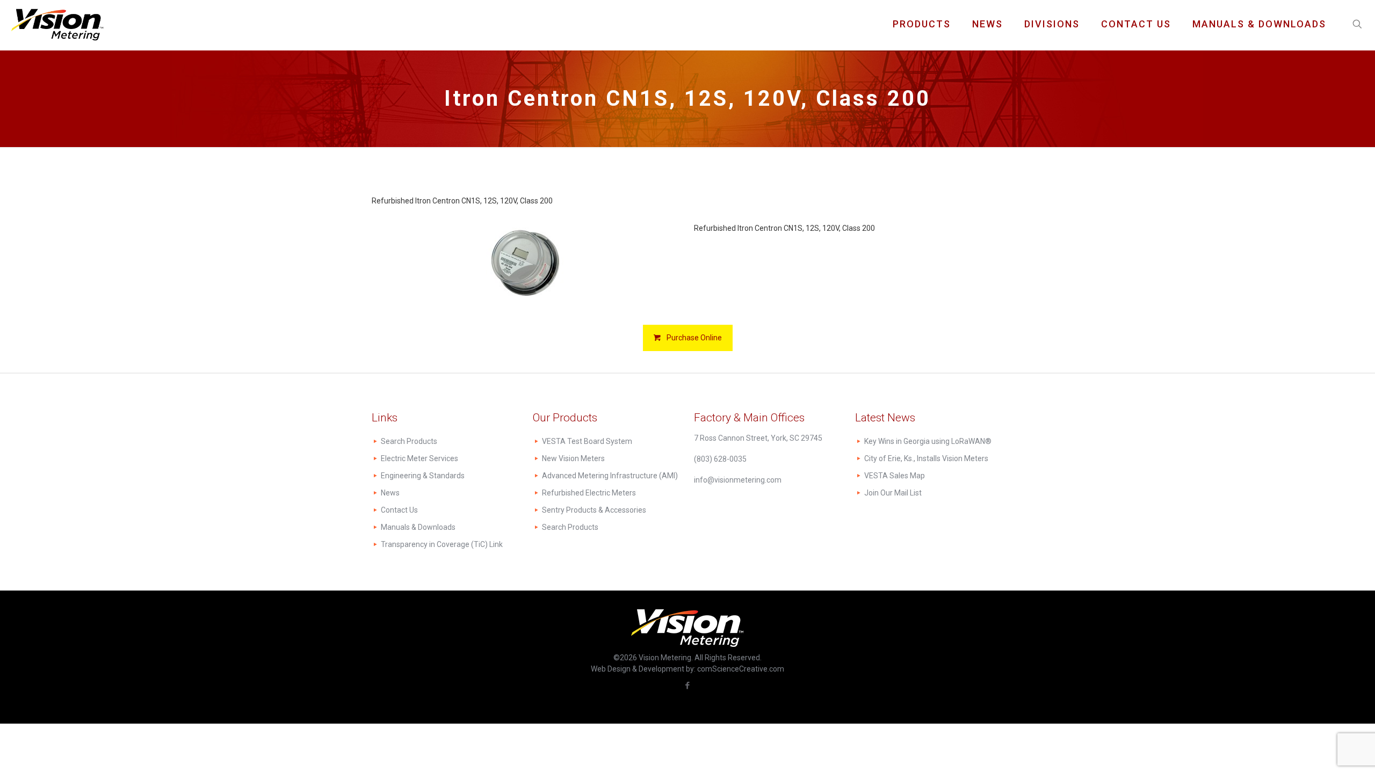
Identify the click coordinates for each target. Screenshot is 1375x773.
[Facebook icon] (688, 685)
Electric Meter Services (419, 458)
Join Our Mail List (893, 492)
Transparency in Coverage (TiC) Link (442, 544)
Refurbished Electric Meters (589, 492)
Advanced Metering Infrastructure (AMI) (610, 475)
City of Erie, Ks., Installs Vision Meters (926, 458)
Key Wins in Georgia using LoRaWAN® (928, 441)
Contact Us (399, 510)
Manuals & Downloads (418, 527)
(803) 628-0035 (720, 459)
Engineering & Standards (423, 475)
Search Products (409, 441)
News (390, 492)
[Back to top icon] (1323, 751)
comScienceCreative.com (740, 669)
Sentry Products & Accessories (594, 510)
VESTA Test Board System (587, 441)
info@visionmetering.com (737, 480)
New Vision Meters (573, 458)
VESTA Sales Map (894, 475)
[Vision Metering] (57, 24)
